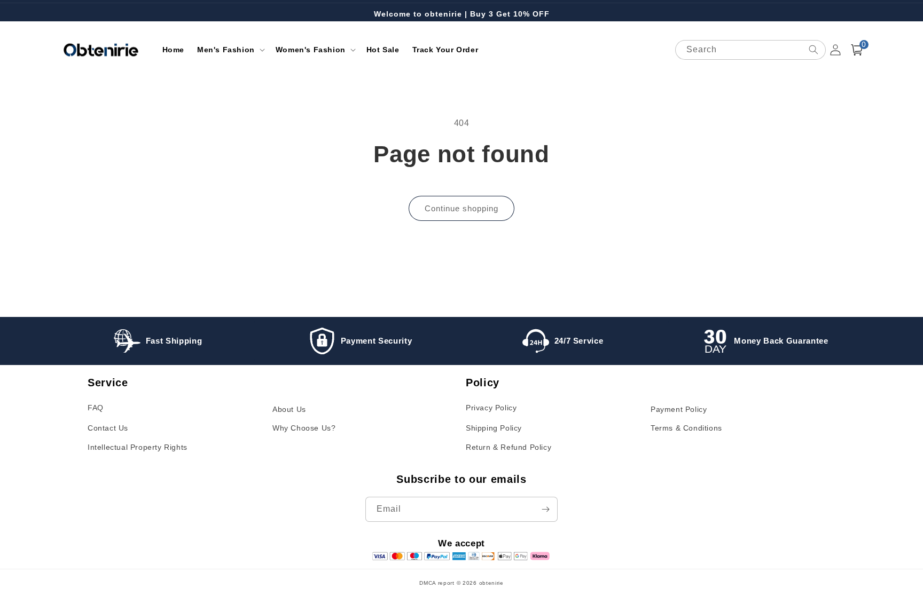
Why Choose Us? (303, 428)
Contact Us (108, 428)
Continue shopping (461, 208)
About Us (289, 409)
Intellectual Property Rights (137, 447)
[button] (230, 49)
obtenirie (491, 583)
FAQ (96, 407)
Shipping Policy (494, 428)
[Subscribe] (545, 509)
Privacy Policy (491, 407)
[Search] (813, 50)
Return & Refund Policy (508, 447)
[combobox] (750, 50)
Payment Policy (679, 409)
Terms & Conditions (686, 428)
